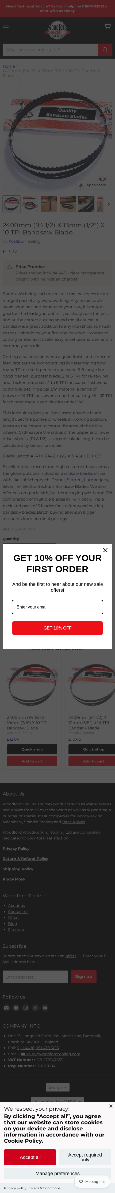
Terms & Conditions (44, 1188)
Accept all (30, 1157)
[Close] (111, 1106)
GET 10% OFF (58, 628)
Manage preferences (58, 1173)
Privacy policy (15, 1188)
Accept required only (85, 1157)
